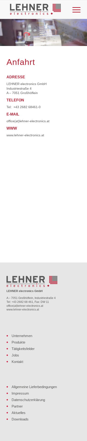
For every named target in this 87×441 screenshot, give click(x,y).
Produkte (18, 342)
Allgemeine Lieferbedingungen (34, 387)
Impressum (20, 393)
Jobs (15, 355)
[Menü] (74, 9)
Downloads (20, 419)
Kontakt (17, 362)
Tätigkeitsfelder (23, 349)
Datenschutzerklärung (28, 400)
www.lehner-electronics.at (25, 135)
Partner (17, 406)
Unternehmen (22, 336)
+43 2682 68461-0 (27, 107)
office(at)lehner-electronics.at (27, 121)
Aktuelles (19, 413)
